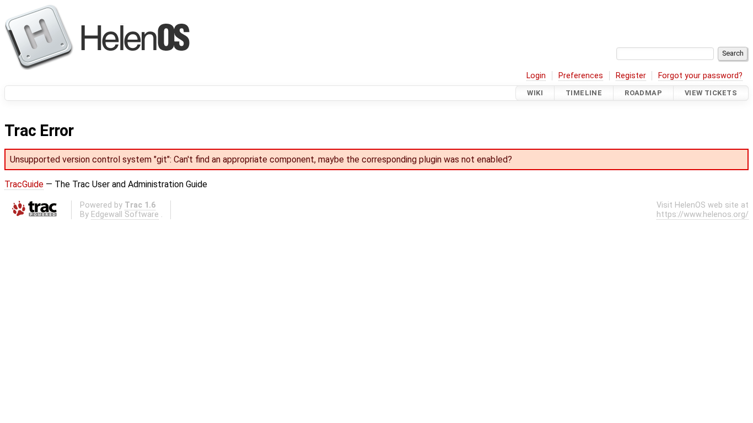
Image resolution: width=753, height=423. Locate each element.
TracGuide (24, 184)
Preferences (580, 75)
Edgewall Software (125, 214)
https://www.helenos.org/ (703, 214)
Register (631, 75)
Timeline (584, 93)
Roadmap (643, 93)
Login (536, 75)
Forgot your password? (700, 75)
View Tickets (711, 93)
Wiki (535, 93)
